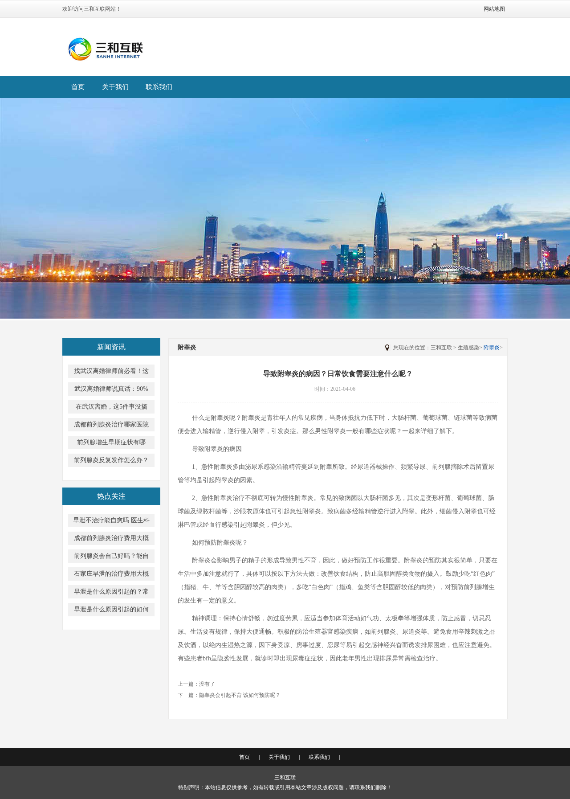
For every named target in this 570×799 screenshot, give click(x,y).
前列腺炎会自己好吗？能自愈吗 (111, 558)
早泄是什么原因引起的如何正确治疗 (111, 611)
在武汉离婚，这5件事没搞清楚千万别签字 (111, 408)
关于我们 (115, 86)
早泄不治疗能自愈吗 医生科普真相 (111, 522)
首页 (78, 86)
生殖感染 (468, 347)
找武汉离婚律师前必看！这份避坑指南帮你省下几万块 (111, 373)
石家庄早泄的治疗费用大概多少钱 (111, 575)
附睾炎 (492, 347)
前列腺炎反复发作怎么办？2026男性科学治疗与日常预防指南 (111, 462)
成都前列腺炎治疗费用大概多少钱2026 (111, 540)
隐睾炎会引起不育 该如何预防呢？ (240, 695)
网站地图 (494, 9)
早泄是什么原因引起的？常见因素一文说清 (111, 593)
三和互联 (441, 347)
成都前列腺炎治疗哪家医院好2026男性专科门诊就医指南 (111, 426)
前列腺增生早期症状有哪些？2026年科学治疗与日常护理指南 (111, 444)
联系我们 (159, 86)
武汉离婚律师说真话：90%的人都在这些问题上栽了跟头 (111, 390)
